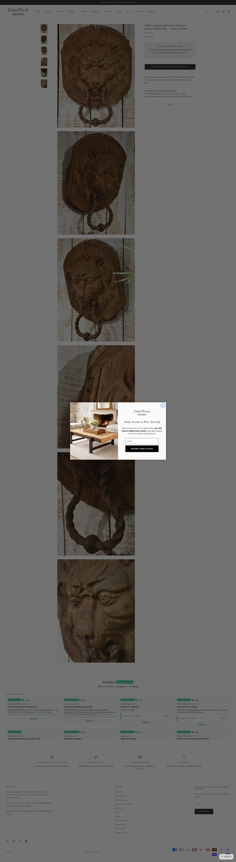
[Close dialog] (163, 405)
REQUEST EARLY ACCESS (142, 449)
